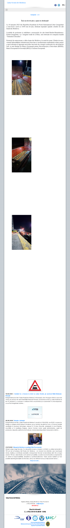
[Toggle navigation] (6, 9)
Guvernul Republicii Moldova (38, 522)
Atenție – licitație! (19, 420)
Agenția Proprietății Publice (38, 525)
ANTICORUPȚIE (35, 505)
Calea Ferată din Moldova (16, 3)
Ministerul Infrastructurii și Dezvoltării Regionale (33, 524)
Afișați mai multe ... (35, 460)
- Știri (35, 14)
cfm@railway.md (39, 503)
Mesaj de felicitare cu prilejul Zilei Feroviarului (27, 447)
